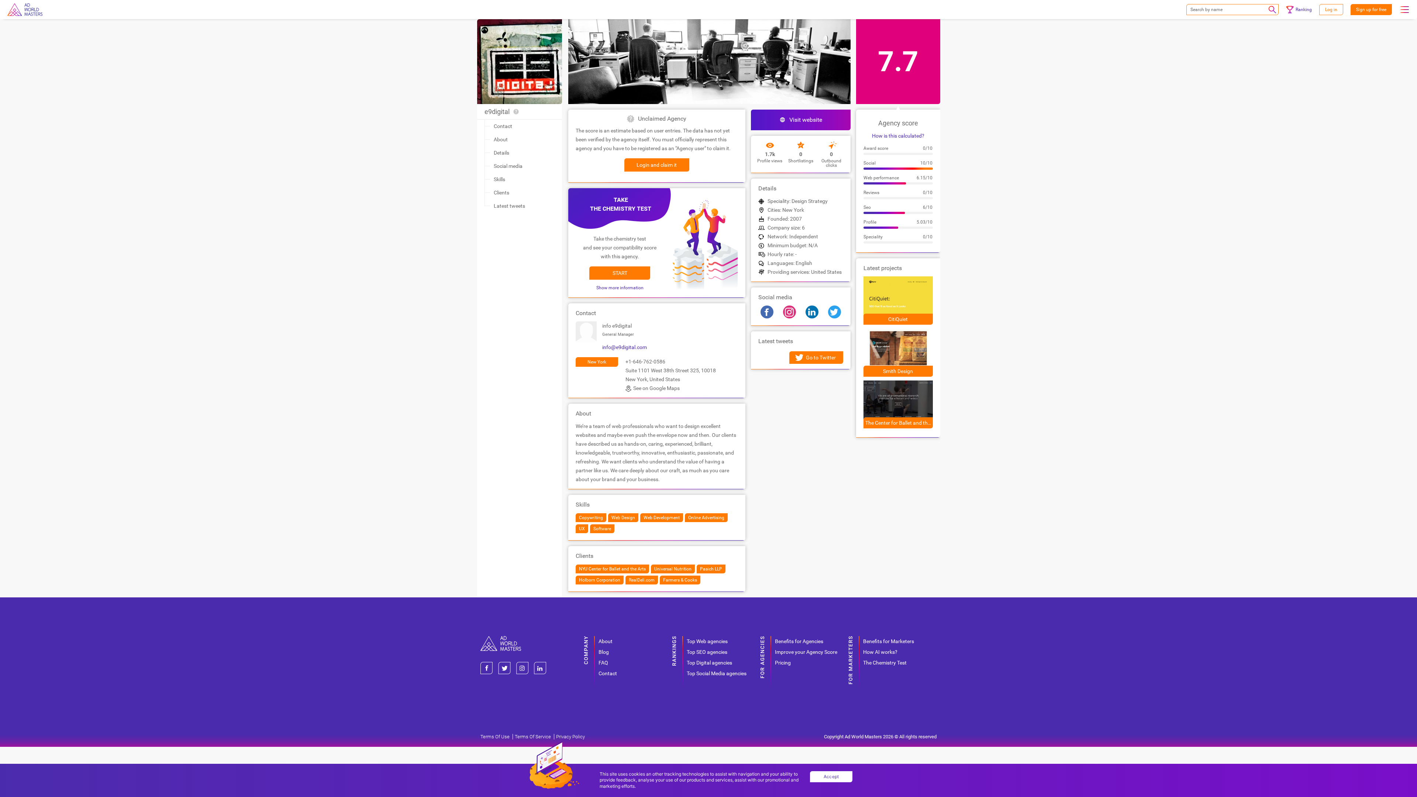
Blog (604, 652)
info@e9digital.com (624, 347)
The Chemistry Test (885, 663)
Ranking (1304, 9)
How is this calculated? (898, 136)
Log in (1331, 9)
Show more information (620, 287)
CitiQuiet (898, 319)
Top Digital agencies (709, 663)
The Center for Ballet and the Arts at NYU (899, 423)
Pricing (783, 663)
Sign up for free (1371, 9)
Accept (831, 776)
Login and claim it (657, 165)
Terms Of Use (495, 736)
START (620, 273)
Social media (508, 166)
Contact (503, 126)
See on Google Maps (656, 388)
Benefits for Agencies (799, 641)
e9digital (497, 111)
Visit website (805, 119)
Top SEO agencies (707, 652)
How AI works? (880, 652)
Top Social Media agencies (717, 673)
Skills (499, 179)
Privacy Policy (570, 736)
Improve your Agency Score (806, 652)
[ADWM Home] (500, 639)
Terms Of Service (533, 736)
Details (501, 153)
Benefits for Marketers (888, 641)
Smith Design (898, 371)
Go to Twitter (821, 357)
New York (596, 362)
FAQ (603, 663)
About (501, 139)
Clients (501, 193)
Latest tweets (509, 206)
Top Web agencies (707, 641)
